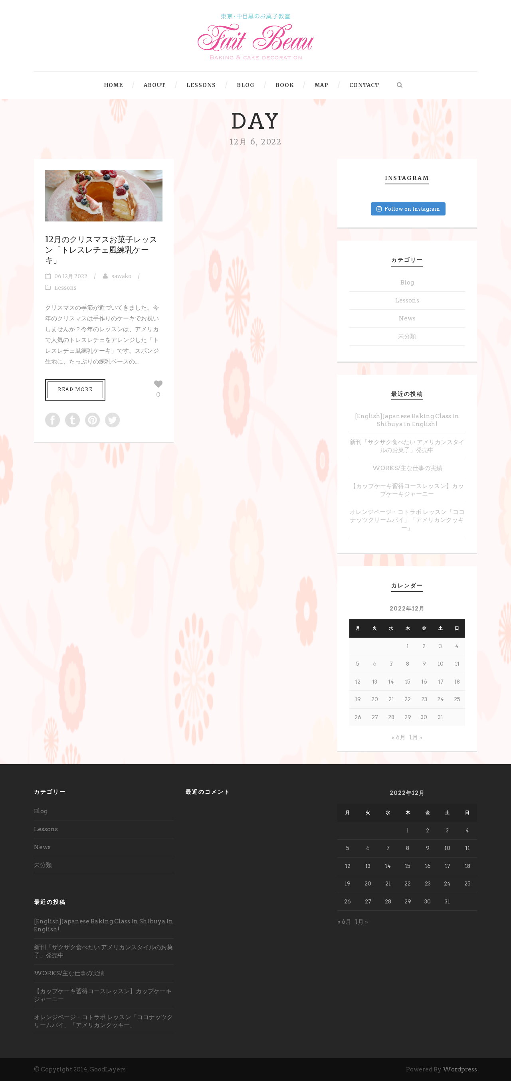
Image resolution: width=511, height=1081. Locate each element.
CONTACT (364, 85)
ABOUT (155, 85)
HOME (113, 85)
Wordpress (460, 1069)
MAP (322, 85)
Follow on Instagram (412, 209)
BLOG (246, 85)
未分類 (407, 336)
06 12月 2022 (70, 276)
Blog (407, 282)
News (407, 318)
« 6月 (399, 737)
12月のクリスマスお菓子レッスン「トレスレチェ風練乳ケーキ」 (101, 249)
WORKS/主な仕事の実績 (407, 468)
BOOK (284, 85)
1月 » (415, 737)
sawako (121, 276)
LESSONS (201, 85)
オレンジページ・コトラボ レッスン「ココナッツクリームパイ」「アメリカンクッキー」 (407, 520)
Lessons (65, 288)
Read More (75, 389)
